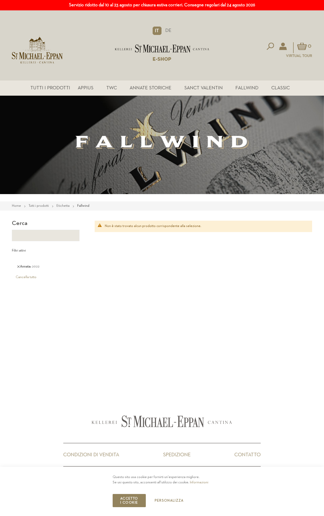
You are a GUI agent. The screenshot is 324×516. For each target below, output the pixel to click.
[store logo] (161, 48)
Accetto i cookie (129, 500)
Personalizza (169, 500)
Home (17, 206)
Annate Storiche (150, 88)
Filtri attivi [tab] (19, 250)
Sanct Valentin (203, 88)
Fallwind (246, 88)
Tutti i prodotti (50, 88)
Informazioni (199, 482)
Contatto (247, 454)
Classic (280, 88)
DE (168, 30)
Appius (85, 88)
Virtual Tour (299, 56)
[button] (157, 31)
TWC (111, 88)
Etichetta (63, 206)
